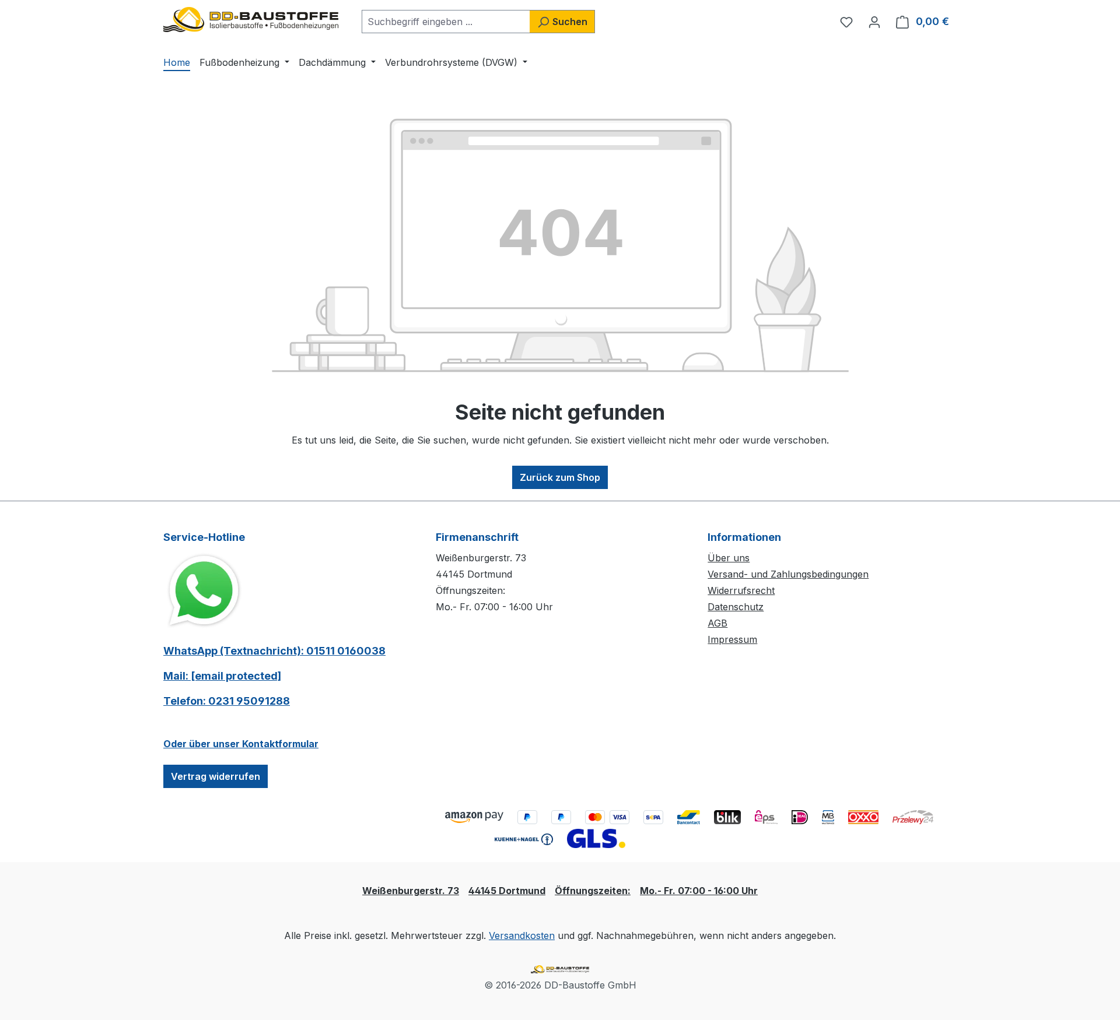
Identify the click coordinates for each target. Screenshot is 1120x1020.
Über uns (729, 558)
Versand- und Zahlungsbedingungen (788, 574)
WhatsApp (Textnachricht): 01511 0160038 (274, 651)
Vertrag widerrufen (215, 776)
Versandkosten (522, 935)
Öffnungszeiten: (593, 890)
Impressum (732, 639)
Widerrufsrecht (741, 590)
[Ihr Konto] (874, 21)
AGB (717, 623)
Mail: (222, 676)
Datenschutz (736, 607)
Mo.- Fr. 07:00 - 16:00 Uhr (699, 890)
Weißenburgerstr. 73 (410, 890)
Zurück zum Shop (560, 477)
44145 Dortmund (506, 890)
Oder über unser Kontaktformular (240, 744)
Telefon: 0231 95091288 (226, 701)
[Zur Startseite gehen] (250, 19)
